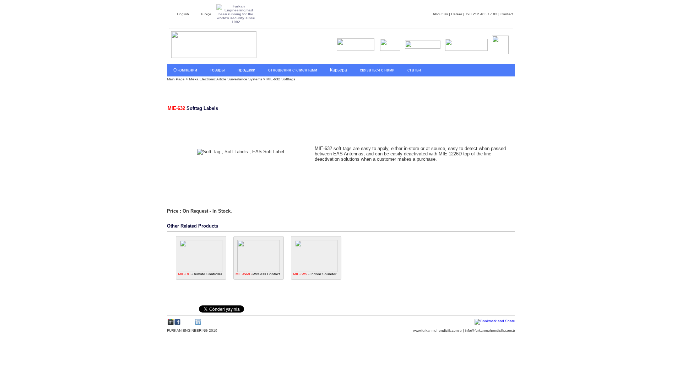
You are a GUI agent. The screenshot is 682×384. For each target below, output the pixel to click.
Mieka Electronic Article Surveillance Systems (225, 79)
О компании (185, 70)
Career (456, 14)
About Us (440, 14)
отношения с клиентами (292, 70)
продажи (246, 70)
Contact (506, 14)
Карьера (338, 70)
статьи (414, 70)
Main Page (176, 79)
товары (217, 70)
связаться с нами (377, 70)
